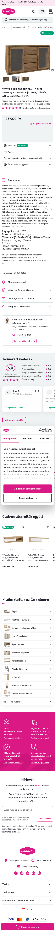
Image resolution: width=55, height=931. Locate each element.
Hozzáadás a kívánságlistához (52, 70)
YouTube (27, 873)
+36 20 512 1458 (24, 334)
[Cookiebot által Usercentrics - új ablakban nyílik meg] (39, 430)
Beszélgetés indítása (24, 341)
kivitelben (50, 401)
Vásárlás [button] (6, 884)
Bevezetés (6, 27)
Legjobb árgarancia (42, 124)
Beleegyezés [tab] (9, 438)
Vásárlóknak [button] (8, 892)
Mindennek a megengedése (28, 488)
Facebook (16, 873)
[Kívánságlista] (34, 11)
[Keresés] (5, 20)
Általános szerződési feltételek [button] (18, 900)
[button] (27, 145)
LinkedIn (39, 873)
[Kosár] (42, 11)
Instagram (21, 873)
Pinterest (33, 873)
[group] (27, 57)
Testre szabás (26, 498)
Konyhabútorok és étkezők (23, 27)
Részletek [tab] (27, 438)
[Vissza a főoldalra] (8, 11)
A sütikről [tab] (45, 438)
